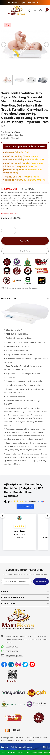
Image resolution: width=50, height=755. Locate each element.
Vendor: (4, 132)
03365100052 (12, 647)
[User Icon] (35, 10)
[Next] (46, 44)
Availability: (6, 138)
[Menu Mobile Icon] (2, 10)
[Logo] (16, 11)
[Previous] (3, 44)
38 (6, 288)
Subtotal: (6, 218)
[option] (25, 44)
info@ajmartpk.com (14, 655)
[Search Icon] (29, 11)
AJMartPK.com (14, 132)
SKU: (3, 135)
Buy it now (25, 251)
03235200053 (12, 651)
